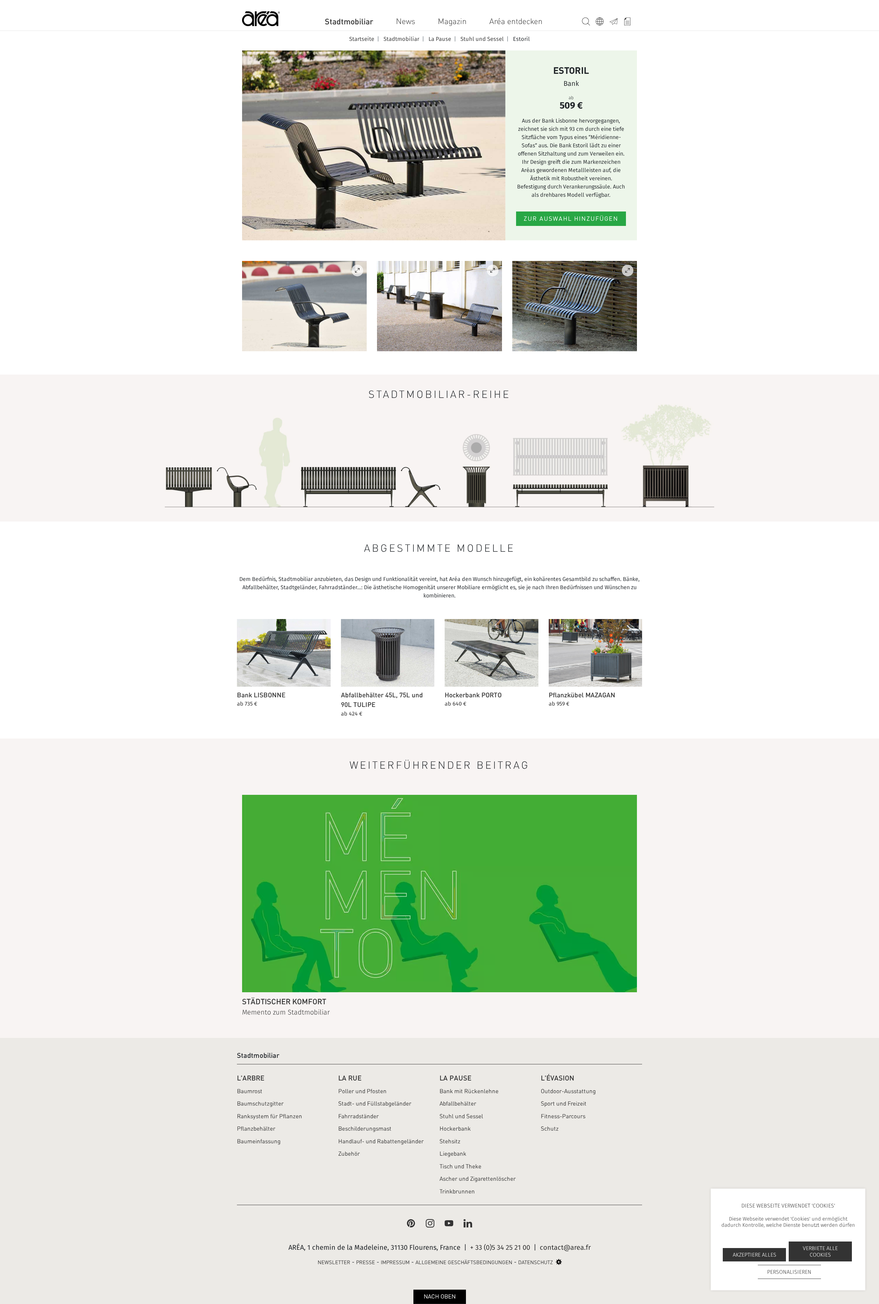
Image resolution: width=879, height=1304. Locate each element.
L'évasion (557, 1078)
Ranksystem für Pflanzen (269, 1116)
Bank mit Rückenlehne (469, 1091)
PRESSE (365, 1262)
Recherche (589, 20)
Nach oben (440, 1296)
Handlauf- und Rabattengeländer (381, 1141)
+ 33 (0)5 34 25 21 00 (500, 1247)
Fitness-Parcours (563, 1116)
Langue (602, 20)
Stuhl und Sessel (461, 1116)
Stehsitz (450, 1141)
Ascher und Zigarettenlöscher (478, 1178)
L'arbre (250, 1078)
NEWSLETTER (334, 1262)
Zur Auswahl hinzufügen (571, 218)
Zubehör (349, 1153)
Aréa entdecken (516, 21)
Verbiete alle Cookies (820, 1251)
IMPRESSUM (395, 1262)
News (405, 21)
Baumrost (249, 1091)
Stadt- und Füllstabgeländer (374, 1103)
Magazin (452, 21)
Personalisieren (789, 1272)
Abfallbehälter (458, 1103)
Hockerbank (455, 1128)
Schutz (550, 1128)
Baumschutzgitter (260, 1103)
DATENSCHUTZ (535, 1262)
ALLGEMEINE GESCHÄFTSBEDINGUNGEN (463, 1262)
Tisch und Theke (460, 1166)
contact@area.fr (565, 1247)
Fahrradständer (358, 1116)
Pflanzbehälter (256, 1128)
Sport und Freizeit (563, 1103)
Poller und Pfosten (362, 1091)
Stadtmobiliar (349, 21)
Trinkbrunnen (457, 1191)
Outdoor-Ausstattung (568, 1091)
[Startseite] (261, 20)
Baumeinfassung (259, 1141)
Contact (616, 20)
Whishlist (630, 20)
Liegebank (453, 1153)
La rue (350, 1078)
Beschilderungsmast (364, 1128)
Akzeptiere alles (754, 1254)
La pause (455, 1078)
